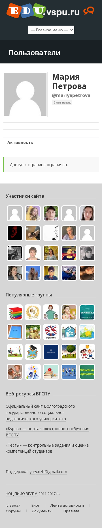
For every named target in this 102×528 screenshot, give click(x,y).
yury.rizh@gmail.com (48, 471)
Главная (13, 505)
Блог (35, 505)
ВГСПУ (31, 493)
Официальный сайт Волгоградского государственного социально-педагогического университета (40, 412)
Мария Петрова (69, 81)
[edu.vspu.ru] (51, 11)
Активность (20, 142)
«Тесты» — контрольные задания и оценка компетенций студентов (47, 448)
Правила (71, 510)
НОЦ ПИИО (15, 493)
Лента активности (67, 505)
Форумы (13, 510)
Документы (42, 510)
